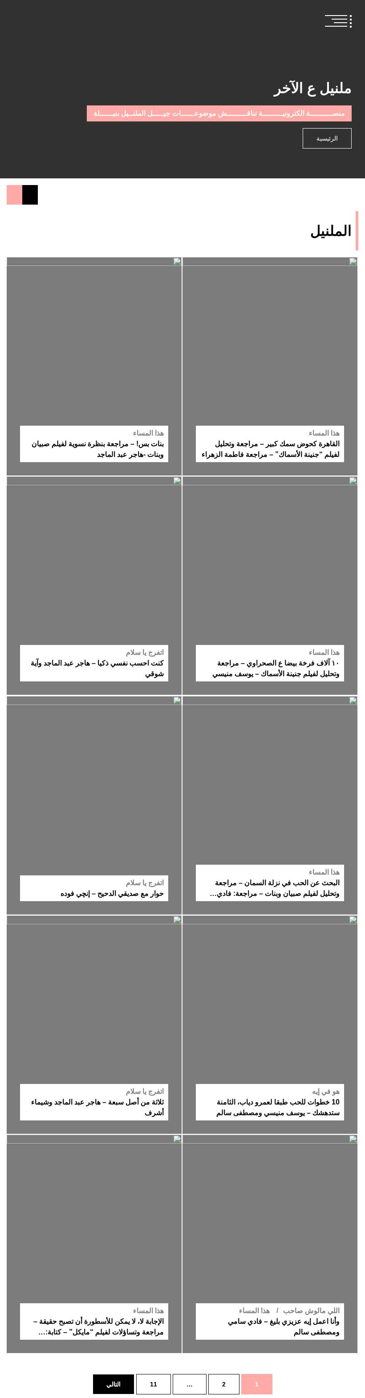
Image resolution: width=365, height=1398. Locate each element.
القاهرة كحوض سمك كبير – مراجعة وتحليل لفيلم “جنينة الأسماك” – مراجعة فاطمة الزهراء (271, 449)
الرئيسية (327, 138)
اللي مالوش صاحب (311, 1310)
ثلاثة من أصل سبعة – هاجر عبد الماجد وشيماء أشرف (97, 1107)
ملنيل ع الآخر (313, 88)
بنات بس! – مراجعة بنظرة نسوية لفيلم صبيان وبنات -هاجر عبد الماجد (98, 449)
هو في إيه (326, 1091)
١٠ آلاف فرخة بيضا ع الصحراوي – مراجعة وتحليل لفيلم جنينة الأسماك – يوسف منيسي (276, 669)
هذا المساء (324, 433)
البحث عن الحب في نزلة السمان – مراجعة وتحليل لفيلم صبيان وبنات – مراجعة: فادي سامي (277, 889)
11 (153, 1384)
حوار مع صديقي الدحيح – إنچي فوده (112, 893)
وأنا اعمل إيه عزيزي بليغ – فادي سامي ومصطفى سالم (284, 1326)
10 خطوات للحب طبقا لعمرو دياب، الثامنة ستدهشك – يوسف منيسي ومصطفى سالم (278, 1107)
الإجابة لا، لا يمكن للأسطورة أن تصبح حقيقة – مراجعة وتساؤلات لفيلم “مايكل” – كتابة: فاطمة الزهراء (98, 1327)
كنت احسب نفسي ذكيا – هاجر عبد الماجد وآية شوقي (97, 669)
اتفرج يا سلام (145, 653)
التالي (113, 1384)
